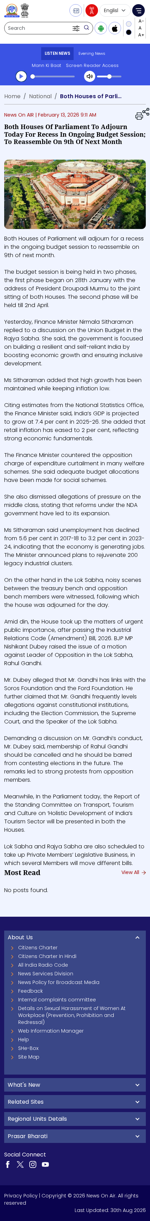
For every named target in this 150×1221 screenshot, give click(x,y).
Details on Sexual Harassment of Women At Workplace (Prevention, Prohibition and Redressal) (72, 1015)
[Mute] (89, 76)
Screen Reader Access (92, 65)
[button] (77, 28)
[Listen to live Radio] (91, 10)
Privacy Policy (21, 1195)
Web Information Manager (51, 1030)
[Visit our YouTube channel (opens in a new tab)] (45, 1164)
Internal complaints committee (57, 999)
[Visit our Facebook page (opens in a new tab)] (7, 1164)
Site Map (28, 1056)
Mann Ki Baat (46, 65)
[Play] (21, 76)
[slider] (52, 76)
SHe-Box (28, 1048)
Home (12, 96)
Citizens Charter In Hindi (47, 956)
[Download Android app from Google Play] (101, 28)
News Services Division (45, 973)
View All (131, 872)
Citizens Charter (38, 947)
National (40, 96)
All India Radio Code (43, 964)
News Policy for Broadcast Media (58, 982)
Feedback (30, 990)
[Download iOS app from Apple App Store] (114, 28)
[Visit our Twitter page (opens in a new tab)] (20, 1164)
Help (23, 1039)
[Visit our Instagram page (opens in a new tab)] (32, 1164)
